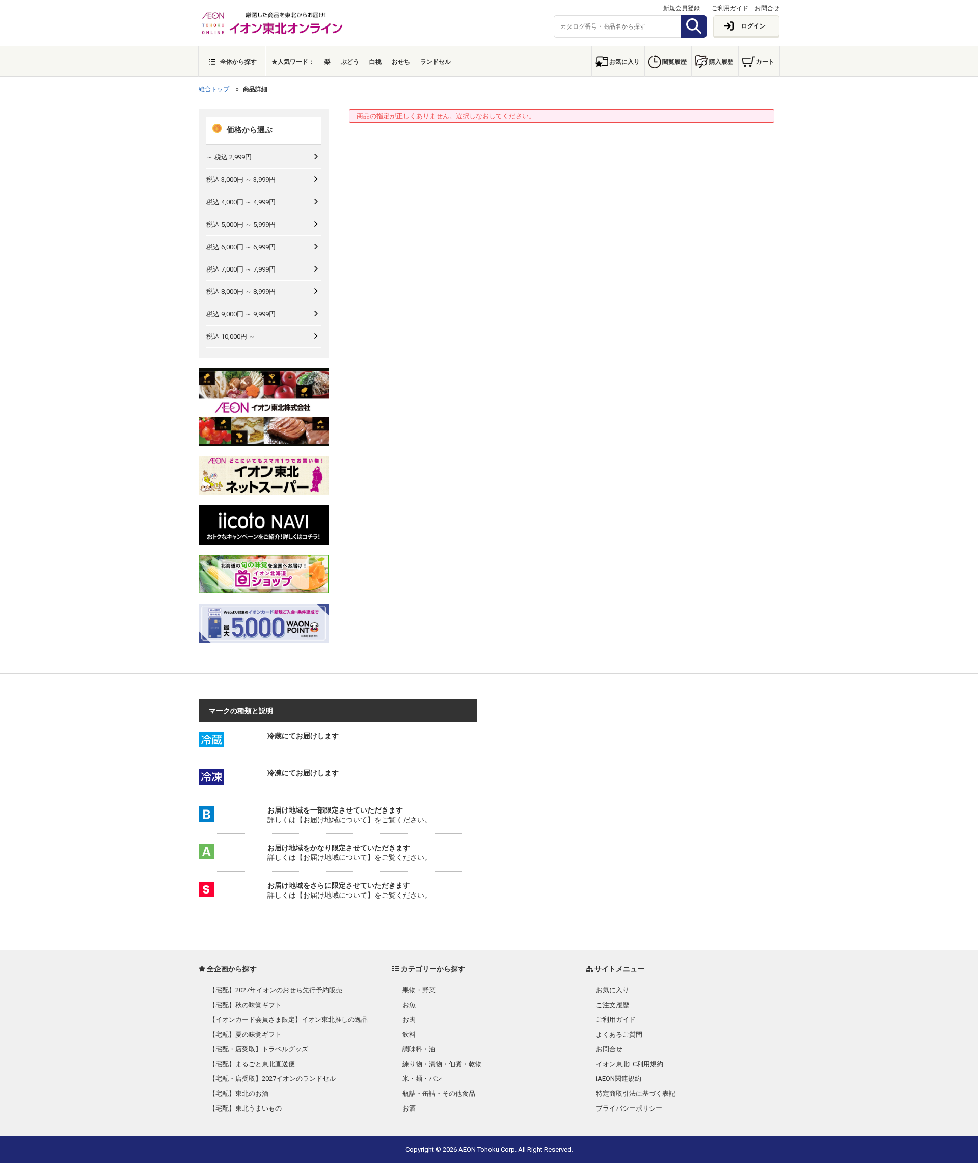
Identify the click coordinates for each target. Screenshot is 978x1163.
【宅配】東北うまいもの (245, 1108)
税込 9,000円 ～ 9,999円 (241, 314)
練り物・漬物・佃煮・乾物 (442, 1064)
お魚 (409, 1005)
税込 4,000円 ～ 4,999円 (241, 202)
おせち (401, 61)
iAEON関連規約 (618, 1079)
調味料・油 (419, 1049)
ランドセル (435, 61)
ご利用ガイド (730, 8)
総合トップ (214, 89)
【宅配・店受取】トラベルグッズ (258, 1049)
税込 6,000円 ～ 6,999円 (241, 247)
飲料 (409, 1034)
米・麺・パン (422, 1079)
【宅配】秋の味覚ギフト (245, 1005)
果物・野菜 (419, 990)
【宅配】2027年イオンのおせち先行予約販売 (275, 990)
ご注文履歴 (612, 1005)
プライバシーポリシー (629, 1108)
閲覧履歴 (674, 61)
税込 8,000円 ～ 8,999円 (241, 291)
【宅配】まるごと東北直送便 (252, 1064)
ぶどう (350, 61)
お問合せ (767, 8)
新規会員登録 (681, 8)
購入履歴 (721, 61)
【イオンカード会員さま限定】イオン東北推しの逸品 (288, 1019)
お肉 (409, 1019)
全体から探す (238, 61)
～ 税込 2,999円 (229, 157)
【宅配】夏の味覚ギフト (245, 1034)
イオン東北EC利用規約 (629, 1064)
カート (765, 61)
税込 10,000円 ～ (230, 336)
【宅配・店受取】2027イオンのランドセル (272, 1079)
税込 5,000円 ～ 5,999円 (241, 224)
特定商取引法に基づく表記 (635, 1093)
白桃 (375, 61)
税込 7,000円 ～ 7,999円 (241, 269)
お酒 (409, 1108)
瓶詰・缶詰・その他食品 (438, 1093)
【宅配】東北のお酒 (238, 1093)
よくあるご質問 (619, 1034)
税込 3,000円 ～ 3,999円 (241, 179)
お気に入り (624, 61)
